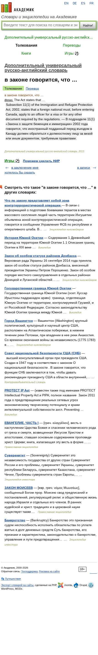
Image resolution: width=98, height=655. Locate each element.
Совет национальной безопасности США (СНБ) (43, 353)
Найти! (88, 25)
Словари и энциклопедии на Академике (39, 17)
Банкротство (15, 520)
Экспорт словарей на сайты (17, 585)
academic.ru (17, 7)
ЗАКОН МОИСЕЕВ (19, 488)
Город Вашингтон (19, 320)
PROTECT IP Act (17, 390)
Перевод (32, 88)
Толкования (26, 45)
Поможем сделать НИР (41, 161)
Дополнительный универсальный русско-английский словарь (49, 37)
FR (91, 3)
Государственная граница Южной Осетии (38, 288)
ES (83, 3)
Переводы (72, 45)
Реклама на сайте (49, 571)
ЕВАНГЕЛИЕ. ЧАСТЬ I (22, 423)
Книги (26, 53)
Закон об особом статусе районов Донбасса (41, 256)
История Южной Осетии (24, 238)
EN (66, 3)
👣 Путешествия (11, 578)
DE (75, 3)
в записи (83, 167)
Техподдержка (29, 571)
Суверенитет (15, 455)
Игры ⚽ (72, 53)
